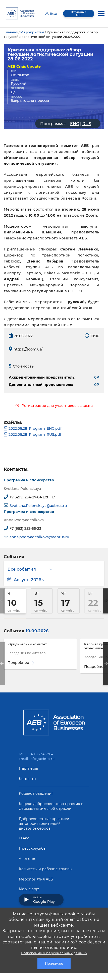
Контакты (27, 778)
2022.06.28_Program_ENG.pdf (35, 428)
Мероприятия (32, 32)
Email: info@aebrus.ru (37, 759)
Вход (53, 13)
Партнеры (28, 768)
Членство (27, 858)
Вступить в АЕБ (78, 13)
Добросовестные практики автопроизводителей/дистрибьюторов (44, 824)
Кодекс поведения (36, 793)
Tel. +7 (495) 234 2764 (36, 754)
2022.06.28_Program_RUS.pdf (35, 434)
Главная (11, 32)
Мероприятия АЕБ (36, 879)
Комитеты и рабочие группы (45, 869)
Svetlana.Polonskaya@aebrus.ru (38, 505)
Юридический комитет (27, 644)
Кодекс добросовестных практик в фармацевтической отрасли (51, 806)
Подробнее (18, 662)
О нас (24, 838)
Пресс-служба (32, 848)
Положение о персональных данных (54, 953)
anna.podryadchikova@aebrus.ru (39, 537)
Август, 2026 (27, 579)
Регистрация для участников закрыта (57, 405)
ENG (74, 123)
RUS (86, 123)
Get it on (44, 900)
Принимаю (54, 963)
